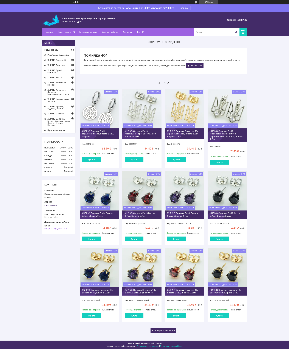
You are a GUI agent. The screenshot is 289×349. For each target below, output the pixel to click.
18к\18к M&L (196, 65)
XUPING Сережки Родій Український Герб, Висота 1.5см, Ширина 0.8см (141, 134)
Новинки (183, 8)
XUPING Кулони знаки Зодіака (58, 100)
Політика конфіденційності (171, 346)
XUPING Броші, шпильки (54, 71)
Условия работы (110, 32)
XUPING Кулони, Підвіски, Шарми (55, 107)
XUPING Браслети (56, 65)
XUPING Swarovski (56, 60)
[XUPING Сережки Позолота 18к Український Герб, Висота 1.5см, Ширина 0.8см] (184, 108)
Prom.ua (158, 343)
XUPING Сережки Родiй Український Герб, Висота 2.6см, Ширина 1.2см (98, 134)
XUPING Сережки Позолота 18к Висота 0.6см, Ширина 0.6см (97, 291)
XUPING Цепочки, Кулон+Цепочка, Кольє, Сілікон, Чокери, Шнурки (58, 122)
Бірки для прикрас (56, 130)
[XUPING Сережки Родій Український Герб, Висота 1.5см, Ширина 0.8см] (142, 108)
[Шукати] (235, 32)
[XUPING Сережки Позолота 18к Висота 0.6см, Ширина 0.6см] (99, 267)
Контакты (127, 32)
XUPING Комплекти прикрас (57, 83)
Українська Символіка (58, 55)
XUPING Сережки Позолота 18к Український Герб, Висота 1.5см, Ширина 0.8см (183, 134)
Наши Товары (64, 32)
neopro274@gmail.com (55, 228)
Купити (91, 159)
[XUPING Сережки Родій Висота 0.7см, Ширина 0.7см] (99, 190)
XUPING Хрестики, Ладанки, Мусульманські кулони (58, 92)
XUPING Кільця (54, 77)
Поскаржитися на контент (148, 346)
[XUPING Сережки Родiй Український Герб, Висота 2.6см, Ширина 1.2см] (99, 108)
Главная (49, 32)
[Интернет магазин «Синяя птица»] (51, 20)
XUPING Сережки (56, 113)
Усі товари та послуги (162, 330)
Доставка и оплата (88, 32)
